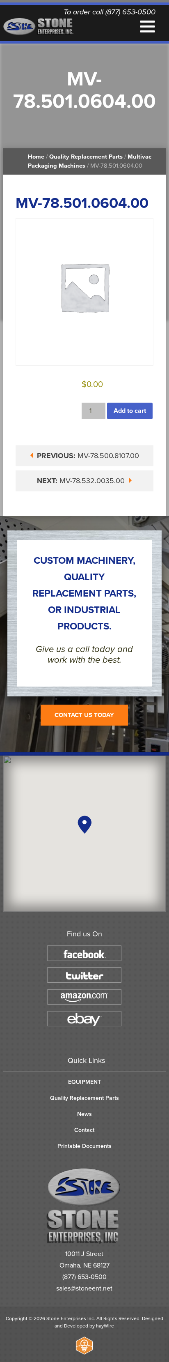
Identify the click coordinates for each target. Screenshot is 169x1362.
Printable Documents (84, 1146)
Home (36, 156)
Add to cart (130, 411)
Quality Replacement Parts (86, 156)
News (84, 1114)
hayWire (105, 1326)
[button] (84, 824)
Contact (84, 1130)
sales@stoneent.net (84, 1288)
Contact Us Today (84, 715)
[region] (84, 834)
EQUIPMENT (84, 1082)
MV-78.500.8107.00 (88, 455)
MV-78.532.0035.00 (82, 480)
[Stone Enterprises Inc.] (84, 1242)
